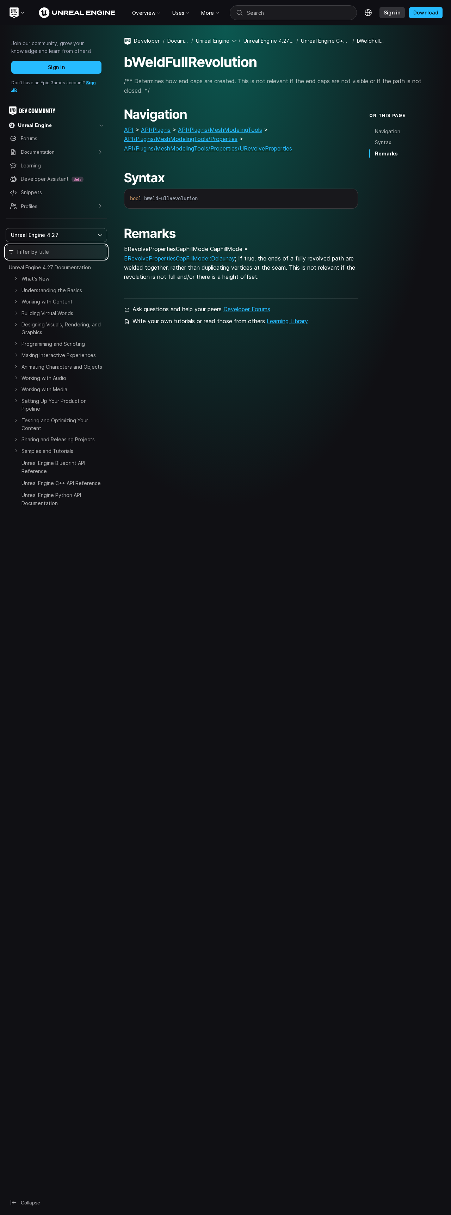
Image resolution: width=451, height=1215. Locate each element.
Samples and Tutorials (47, 451)
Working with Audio (43, 378)
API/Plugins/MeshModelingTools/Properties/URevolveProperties (208, 148)
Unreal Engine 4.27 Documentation (50, 267)
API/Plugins (156, 129)
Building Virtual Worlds (47, 313)
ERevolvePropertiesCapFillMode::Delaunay (179, 258)
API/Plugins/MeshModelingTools (220, 129)
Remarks (386, 154)
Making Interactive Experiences (58, 355)
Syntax (383, 143)
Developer (147, 41)
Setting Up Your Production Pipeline (54, 405)
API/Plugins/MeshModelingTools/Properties (180, 138)
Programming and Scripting (53, 344)
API (129, 129)
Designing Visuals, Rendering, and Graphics (61, 328)
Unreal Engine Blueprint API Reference (53, 467)
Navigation (387, 132)
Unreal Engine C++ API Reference (61, 483)
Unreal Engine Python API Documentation (51, 499)
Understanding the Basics (51, 290)
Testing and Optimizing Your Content (54, 424)
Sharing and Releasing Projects (58, 439)
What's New (35, 279)
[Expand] (16, 278)
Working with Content (47, 302)
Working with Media (44, 389)
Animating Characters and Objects (61, 367)
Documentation (178, 41)
